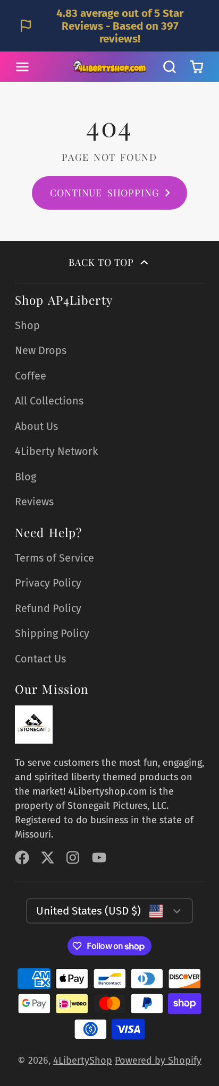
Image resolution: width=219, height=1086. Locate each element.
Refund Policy (48, 608)
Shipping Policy (52, 633)
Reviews (34, 501)
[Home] (109, 66)
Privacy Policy (48, 582)
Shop (27, 325)
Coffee (30, 375)
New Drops (40, 350)
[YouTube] (99, 857)
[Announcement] (109, 25)
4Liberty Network (56, 451)
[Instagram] (73, 857)
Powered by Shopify (158, 1060)
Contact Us (40, 658)
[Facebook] (22, 857)
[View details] (34, 724)
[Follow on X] (47, 857)
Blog (25, 476)
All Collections (49, 400)
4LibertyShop (82, 1060)
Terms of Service (54, 557)
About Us (36, 426)
